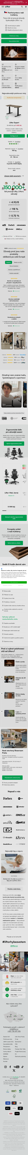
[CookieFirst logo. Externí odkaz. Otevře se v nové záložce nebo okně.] (1, 569)
